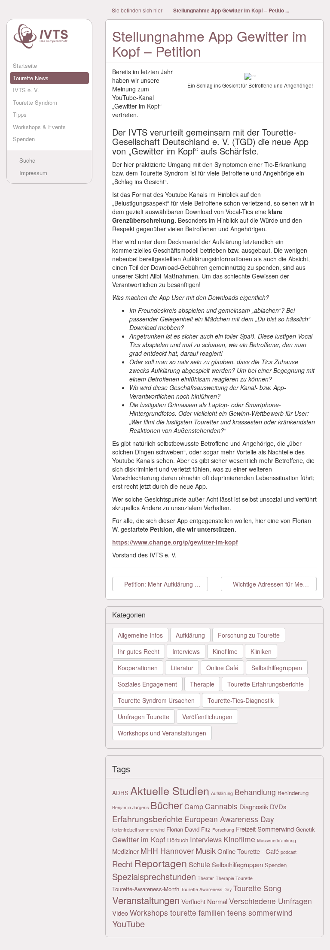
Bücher (166, 805)
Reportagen (160, 863)
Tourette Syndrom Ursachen (156, 700)
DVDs (278, 806)
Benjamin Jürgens (130, 807)
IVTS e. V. (26, 90)
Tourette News (31, 78)
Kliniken (261, 651)
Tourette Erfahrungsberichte (265, 684)
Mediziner (125, 851)
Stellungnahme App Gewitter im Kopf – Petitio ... (231, 10)
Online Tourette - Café (248, 851)
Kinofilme (225, 651)
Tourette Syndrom (35, 102)
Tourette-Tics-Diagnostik (241, 700)
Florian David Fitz (188, 829)
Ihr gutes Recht (138, 651)
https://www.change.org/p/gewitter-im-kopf (175, 542)
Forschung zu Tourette (249, 635)
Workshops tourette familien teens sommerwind (211, 912)
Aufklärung (190, 635)
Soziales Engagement (147, 684)
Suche (26, 160)
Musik (206, 850)
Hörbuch (177, 840)
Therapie (202, 684)
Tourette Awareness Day (206, 889)
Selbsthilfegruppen (276, 667)
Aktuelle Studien (169, 790)
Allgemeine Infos (140, 635)
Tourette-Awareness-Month (145, 889)
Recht (122, 863)
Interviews (186, 651)
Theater (206, 878)
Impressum (32, 173)
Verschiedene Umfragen (270, 901)
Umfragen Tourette (143, 716)
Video (120, 912)
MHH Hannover (167, 850)
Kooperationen (138, 667)
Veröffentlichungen (207, 716)
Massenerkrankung (276, 840)
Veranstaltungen (146, 900)
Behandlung (255, 792)
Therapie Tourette (234, 878)
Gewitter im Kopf (138, 839)
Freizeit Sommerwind (265, 828)
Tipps (20, 114)
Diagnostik (253, 806)
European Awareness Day (229, 819)
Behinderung (293, 793)
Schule (199, 864)
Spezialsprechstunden (154, 876)
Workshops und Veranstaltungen (162, 733)
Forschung (223, 829)
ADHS (120, 793)
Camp (193, 806)
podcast (288, 852)
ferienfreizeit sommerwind (138, 829)
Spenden (24, 139)
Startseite (25, 65)
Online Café (222, 667)
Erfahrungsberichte (147, 818)
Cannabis (221, 806)
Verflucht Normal (204, 901)
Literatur (182, 667)
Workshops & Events (39, 127)
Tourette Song (257, 888)
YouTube (128, 923)
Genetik (305, 829)
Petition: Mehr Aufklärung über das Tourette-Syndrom (165, 584)
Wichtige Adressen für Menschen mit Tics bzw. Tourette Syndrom (274, 584)
